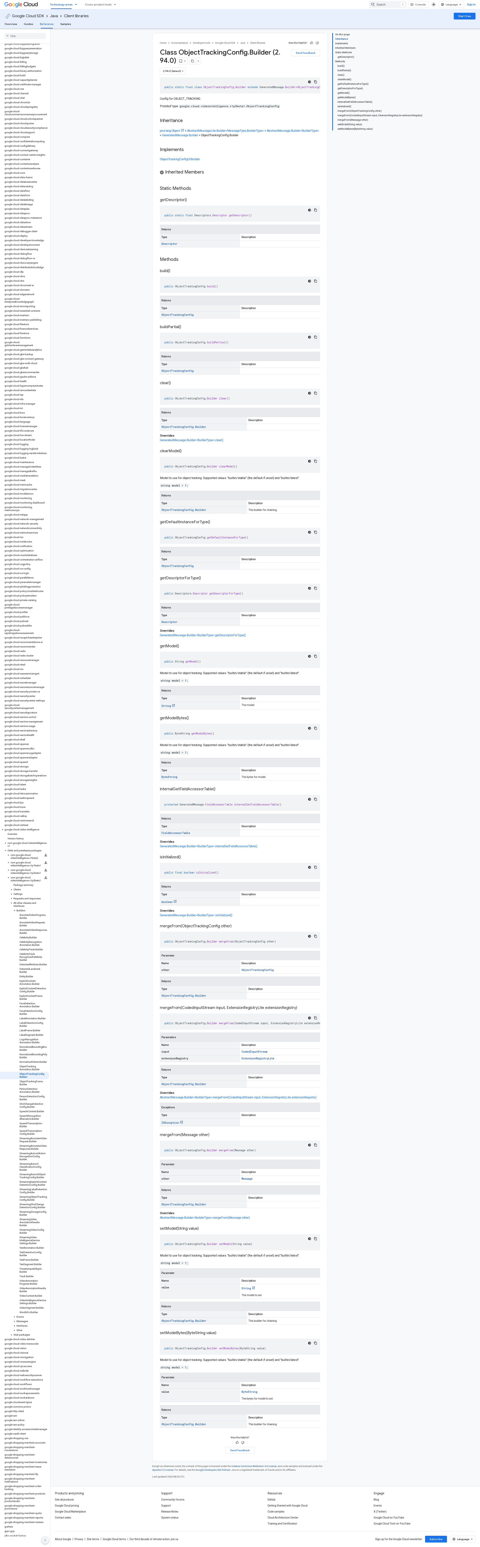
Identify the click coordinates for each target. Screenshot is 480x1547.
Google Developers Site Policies (213, 1469)
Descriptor (169, 243)
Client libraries (76, 16)
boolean (167, 902)
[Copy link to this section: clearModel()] (185, 451)
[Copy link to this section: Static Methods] (196, 188)
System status (169, 1517)
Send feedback (305, 53)
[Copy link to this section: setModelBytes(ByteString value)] (220, 1333)
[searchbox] (25, 36)
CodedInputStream (254, 1051)
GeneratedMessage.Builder (180, 135)
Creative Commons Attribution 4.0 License (254, 1466)
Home (163, 42)
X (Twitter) (380, 1511)
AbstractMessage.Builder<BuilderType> (293, 130)
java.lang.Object (170, 130)
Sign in (471, 4)
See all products (64, 1499)
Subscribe (436, 1539)
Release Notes (169, 1511)
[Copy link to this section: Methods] (183, 259)
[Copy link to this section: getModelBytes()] (192, 718)
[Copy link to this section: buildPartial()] (185, 327)
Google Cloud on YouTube (389, 1517)
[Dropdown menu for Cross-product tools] (116, 4)
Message (247, 1178)
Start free (464, 16)
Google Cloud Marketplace (70, 1511)
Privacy (79, 1539)
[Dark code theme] (310, 82)
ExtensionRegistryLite (258, 1058)
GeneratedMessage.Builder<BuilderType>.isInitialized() (196, 915)
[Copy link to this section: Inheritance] (186, 121)
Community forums (172, 1499)
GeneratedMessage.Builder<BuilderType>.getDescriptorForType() (203, 635)
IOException (170, 1122)
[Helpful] (311, 43)
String (166, 706)
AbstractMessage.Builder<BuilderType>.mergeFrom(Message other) (205, 1217)
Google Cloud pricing (67, 1505)
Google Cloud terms (114, 1539)
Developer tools (201, 42)
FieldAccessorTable (175, 833)
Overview (10, 24)
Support (166, 1505)
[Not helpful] (317, 43)
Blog (376, 1499)
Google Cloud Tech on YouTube (392, 1523)
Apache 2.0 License (162, 1469)
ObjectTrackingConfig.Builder (183, 427)
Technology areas (61, 4)
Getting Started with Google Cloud (288, 1505)
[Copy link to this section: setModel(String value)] (202, 1229)
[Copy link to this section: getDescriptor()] (190, 200)
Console (420, 4)
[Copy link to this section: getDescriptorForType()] (204, 578)
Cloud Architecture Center (283, 1517)
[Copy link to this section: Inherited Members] (208, 172)
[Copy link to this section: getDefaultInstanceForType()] (214, 522)
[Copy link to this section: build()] (174, 271)
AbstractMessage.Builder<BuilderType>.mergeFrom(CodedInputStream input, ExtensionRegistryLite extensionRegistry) (238, 1097)
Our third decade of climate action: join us (154, 1539)
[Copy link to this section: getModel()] (183, 646)
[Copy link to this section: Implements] (187, 150)
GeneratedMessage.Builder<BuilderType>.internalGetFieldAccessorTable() (208, 846)
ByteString (169, 777)
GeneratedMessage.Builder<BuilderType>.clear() (191, 440)
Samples (65, 24)
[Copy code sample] (316, 82)
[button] (24, 829)
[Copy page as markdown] (192, 61)
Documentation (179, 42)
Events (378, 1505)
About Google (63, 1539)
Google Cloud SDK (28, 16)
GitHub (271, 1499)
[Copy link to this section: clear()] (174, 383)
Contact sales (63, 1517)
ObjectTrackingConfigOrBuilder (180, 159)
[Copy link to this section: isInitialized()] (184, 857)
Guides (28, 24)
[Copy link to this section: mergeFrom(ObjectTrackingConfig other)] (235, 926)
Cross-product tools (98, 4)
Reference (47, 24)
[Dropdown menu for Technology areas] (77, 4)
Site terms (93, 1539)
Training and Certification (282, 1523)
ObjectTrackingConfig (177, 315)
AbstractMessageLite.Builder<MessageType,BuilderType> (225, 130)
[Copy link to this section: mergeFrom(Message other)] (213, 1135)
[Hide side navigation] (45, 1540)
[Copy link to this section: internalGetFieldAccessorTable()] (219, 789)
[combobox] (387, 4)
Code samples (276, 1511)
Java (54, 16)
